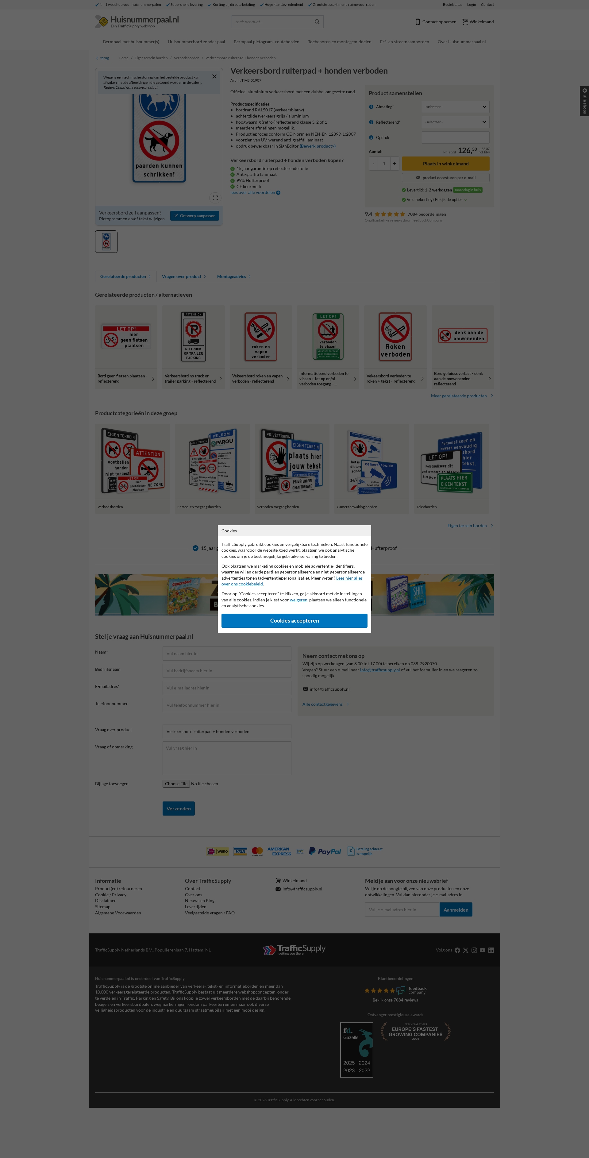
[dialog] (294, 579)
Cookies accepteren (294, 620)
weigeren (298, 599)
